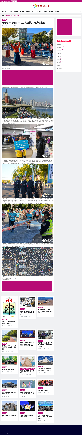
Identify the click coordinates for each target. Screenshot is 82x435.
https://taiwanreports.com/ (62, 46)
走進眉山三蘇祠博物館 (8, 369)
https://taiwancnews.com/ (62, 64)
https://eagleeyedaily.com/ (62, 49)
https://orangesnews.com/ (62, 67)
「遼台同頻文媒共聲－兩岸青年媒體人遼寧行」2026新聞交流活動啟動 (27, 344)
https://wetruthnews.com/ (62, 55)
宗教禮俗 (51, 11)
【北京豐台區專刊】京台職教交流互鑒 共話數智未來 (27, 312)
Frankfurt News (25, 433)
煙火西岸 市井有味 (43, 390)
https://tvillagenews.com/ (62, 70)
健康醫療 (33, 11)
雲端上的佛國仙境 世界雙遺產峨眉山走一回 (9, 393)
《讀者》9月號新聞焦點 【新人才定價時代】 (8, 322)
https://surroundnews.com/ (62, 52)
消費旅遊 (28, 11)
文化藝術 (45, 11)
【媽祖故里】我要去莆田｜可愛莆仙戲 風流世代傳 (27, 393)
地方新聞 (22, 11)
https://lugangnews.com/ (62, 61)
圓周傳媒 (19, 433)
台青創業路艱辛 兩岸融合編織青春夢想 (27, 415)
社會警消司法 (63, 11)
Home (4, 11)
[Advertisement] (28, 77)
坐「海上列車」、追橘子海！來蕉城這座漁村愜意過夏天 (45, 311)
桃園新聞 (16, 11)
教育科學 (39, 11)
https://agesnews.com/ (61, 58)
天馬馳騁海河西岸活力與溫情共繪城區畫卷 (13, 15)
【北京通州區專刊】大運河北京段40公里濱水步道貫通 (9, 347)
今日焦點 (10, 11)
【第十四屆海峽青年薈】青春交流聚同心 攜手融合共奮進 (45, 416)
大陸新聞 (57, 11)
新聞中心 (3, 25)
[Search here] (80, 11)
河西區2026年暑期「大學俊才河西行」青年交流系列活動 (45, 344)
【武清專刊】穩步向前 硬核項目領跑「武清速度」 (45, 369)
